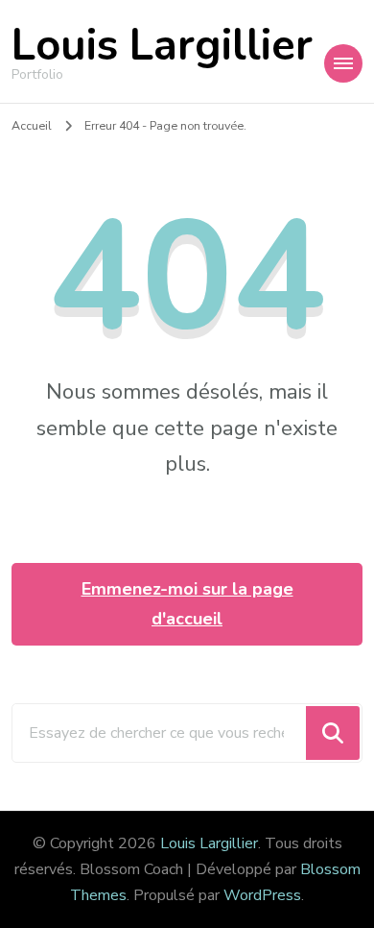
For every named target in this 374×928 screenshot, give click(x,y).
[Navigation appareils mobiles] (343, 63)
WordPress (262, 895)
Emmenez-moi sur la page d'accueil (187, 603)
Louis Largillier (162, 45)
